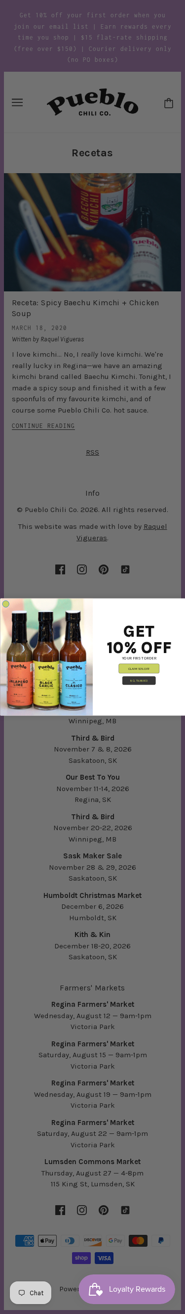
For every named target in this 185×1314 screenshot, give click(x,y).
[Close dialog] (5, 604)
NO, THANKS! (139, 680)
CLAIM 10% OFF (138, 668)
